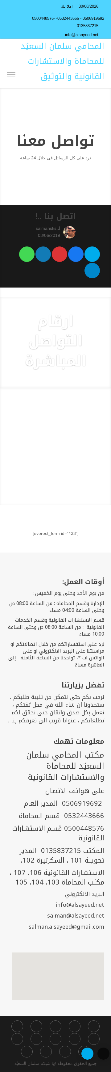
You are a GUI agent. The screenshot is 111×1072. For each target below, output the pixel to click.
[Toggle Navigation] (11, 75)
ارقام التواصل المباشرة (55, 341)
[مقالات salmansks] (68, 232)
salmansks (46, 228)
